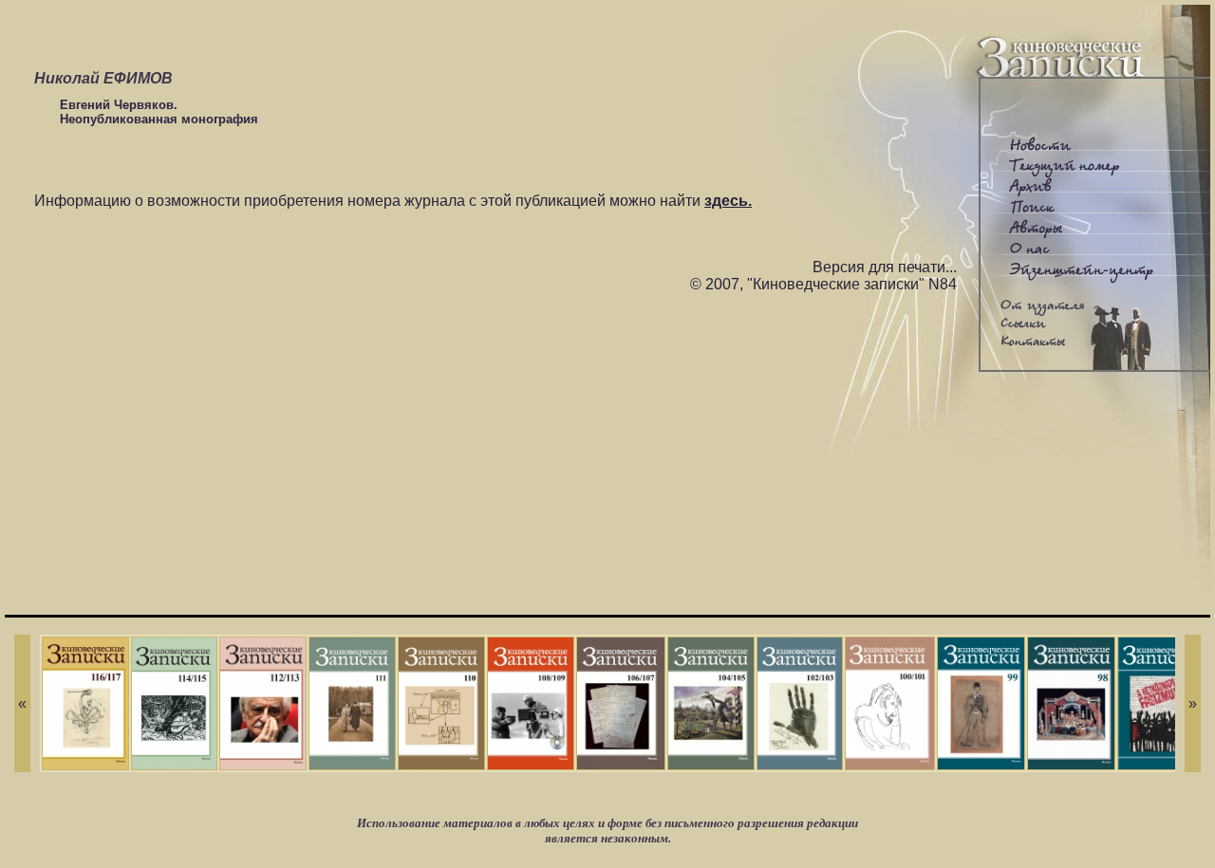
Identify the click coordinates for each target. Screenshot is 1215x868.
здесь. (728, 201)
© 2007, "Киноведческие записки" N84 (823, 284)
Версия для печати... (885, 267)
